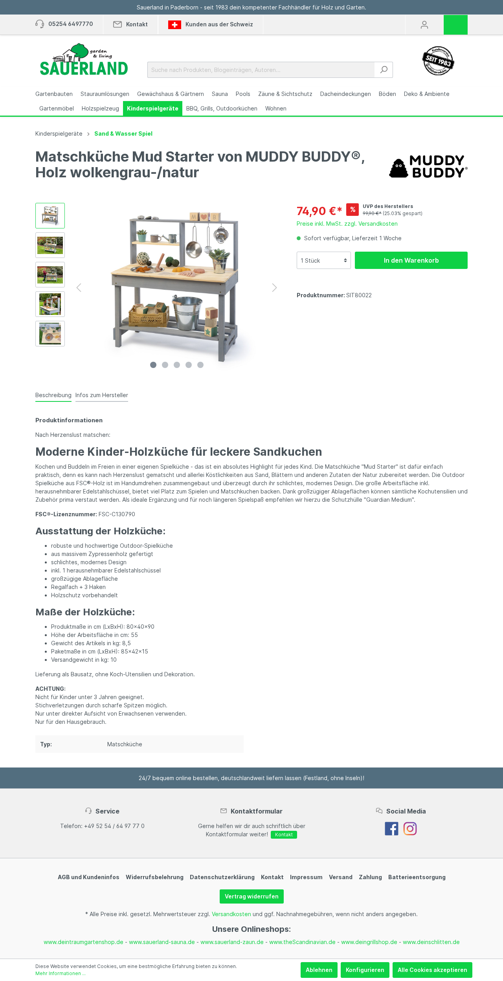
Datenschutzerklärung (222, 877)
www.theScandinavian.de (302, 942)
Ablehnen (319, 969)
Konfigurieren (365, 969)
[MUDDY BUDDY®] (428, 165)
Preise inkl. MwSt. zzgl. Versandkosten (347, 223)
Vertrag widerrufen (252, 896)
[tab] (53, 395)
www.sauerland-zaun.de (232, 942)
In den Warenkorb (411, 260)
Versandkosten (231, 914)
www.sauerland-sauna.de (162, 942)
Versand (340, 877)
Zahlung (370, 877)
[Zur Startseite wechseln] (83, 59)
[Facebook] (391, 828)
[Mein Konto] (424, 24)
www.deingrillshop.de (369, 942)
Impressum (306, 877)
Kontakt (284, 834)
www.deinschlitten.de (431, 942)
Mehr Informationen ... (60, 973)
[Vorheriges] (78, 287)
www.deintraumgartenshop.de (83, 942)
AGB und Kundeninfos (88, 877)
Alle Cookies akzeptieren (432, 969)
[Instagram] (410, 828)
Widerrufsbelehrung (155, 877)
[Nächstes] (275, 287)
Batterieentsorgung (417, 877)
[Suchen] (383, 70)
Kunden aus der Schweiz (218, 24)
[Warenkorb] (458, 22)
